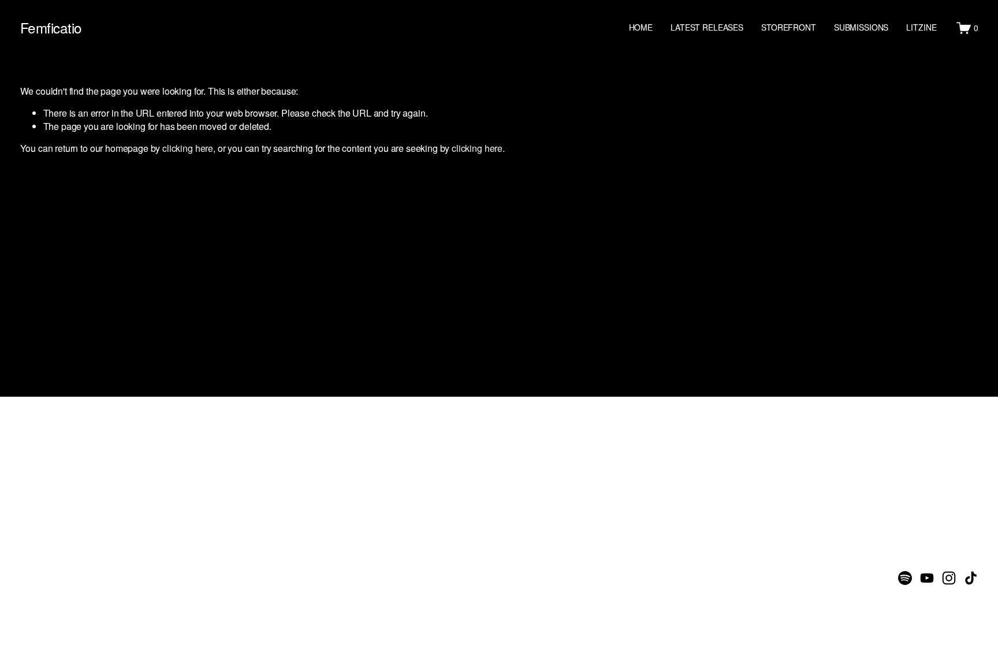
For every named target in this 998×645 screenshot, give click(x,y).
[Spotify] (905, 578)
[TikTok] (971, 578)
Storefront (788, 27)
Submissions (861, 27)
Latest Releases (707, 27)
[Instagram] (949, 578)
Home (641, 27)
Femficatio (51, 27)
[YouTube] (927, 578)
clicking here (187, 148)
